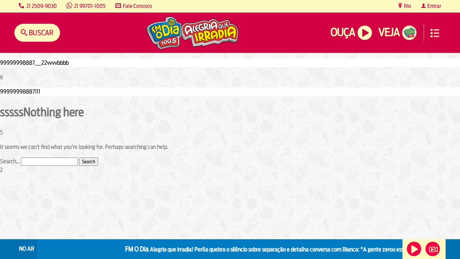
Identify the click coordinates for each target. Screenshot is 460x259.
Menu (435, 33)
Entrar (433, 6)
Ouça (343, 32)
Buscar (40, 32)
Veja (389, 32)
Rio (407, 6)
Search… (10, 161)
